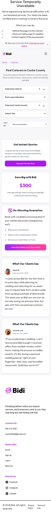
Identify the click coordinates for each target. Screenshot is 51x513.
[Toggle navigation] (45, 53)
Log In (7, 461)
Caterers (14, 62)
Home (4, 62)
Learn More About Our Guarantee (25, 247)
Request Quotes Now (25, 163)
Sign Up (8, 455)
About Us (9, 466)
